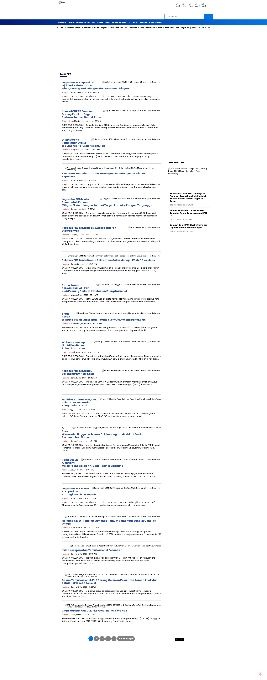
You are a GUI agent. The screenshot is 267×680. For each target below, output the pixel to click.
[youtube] (198, 6)
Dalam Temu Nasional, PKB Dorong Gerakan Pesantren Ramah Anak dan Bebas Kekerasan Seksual (109, 581)
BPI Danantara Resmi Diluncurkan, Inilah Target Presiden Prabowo (91, 28)
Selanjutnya (126, 638)
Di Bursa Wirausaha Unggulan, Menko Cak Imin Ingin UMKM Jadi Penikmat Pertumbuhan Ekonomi (104, 432)
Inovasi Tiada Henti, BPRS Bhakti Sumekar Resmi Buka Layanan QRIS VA (188, 213)
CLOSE (179, 639)
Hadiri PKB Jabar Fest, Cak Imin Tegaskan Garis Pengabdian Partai (79, 402)
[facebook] (179, 6)
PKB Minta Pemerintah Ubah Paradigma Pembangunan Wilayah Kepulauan (104, 175)
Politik (64, 409)
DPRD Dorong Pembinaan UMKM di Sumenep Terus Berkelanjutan (83, 142)
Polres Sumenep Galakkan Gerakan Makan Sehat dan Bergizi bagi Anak (162, 28)
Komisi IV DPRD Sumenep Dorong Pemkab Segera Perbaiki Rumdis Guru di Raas (81, 114)
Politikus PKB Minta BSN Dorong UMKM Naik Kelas (78, 372)
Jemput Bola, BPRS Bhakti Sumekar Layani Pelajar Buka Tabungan (188, 226)
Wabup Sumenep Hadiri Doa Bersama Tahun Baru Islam (75, 345)
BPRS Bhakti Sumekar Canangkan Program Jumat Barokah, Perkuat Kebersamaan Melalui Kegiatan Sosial (188, 197)
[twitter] (185, 6)
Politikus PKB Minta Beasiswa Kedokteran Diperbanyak (89, 229)
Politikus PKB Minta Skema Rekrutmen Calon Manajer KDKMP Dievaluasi (108, 260)
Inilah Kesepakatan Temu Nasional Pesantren (92, 550)
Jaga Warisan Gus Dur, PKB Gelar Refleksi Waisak (94, 610)
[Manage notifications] (260, 674)
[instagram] (191, 6)
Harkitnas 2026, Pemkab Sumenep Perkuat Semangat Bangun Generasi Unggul (109, 522)
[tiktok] (204, 6)
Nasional (66, 92)
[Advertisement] (133, 660)
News (71, 121)
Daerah (65, 121)
